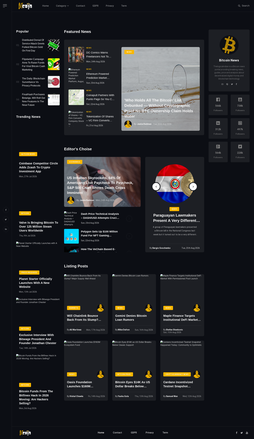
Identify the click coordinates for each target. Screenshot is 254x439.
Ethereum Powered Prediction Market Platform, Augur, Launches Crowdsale (98, 76)
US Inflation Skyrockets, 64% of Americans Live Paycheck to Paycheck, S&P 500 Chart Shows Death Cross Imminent (100, 185)
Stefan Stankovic (174, 330)
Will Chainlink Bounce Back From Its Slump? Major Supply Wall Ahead (84, 318)
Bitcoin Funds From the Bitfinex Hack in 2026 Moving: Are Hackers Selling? (36, 397)
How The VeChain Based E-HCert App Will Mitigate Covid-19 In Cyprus (100, 251)
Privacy (110, 5)
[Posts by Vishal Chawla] (100, 374)
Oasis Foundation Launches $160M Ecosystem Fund (79, 384)
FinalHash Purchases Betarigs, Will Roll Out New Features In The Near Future (33, 99)
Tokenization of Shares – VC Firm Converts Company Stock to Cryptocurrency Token (100, 119)
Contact (80, 5)
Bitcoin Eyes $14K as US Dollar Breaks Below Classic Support (132, 384)
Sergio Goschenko (161, 248)
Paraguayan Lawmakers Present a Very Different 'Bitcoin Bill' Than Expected (174, 218)
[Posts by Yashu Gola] (148, 374)
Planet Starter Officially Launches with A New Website (35, 283)
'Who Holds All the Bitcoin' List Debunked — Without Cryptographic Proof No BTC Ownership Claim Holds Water (158, 108)
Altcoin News (28, 154)
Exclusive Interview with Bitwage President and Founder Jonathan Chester (37, 339)
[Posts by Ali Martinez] (100, 308)
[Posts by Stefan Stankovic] (196, 308)
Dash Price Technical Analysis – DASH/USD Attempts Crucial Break (100, 216)
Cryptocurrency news (177, 374)
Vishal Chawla (76, 396)
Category (61, 5)
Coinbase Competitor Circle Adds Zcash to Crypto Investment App (38, 167)
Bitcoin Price (124, 374)
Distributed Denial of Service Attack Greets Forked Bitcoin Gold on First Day (33, 45)
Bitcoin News (229, 60)
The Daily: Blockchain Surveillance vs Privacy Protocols (33, 82)
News (174, 209)
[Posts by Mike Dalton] (148, 308)
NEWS (129, 52)
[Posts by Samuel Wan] (196, 374)
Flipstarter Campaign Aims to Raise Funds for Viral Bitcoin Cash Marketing (33, 64)
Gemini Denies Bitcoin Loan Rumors (131, 317)
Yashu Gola (123, 396)
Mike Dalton (124, 330)
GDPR (95, 5)
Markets (73, 308)
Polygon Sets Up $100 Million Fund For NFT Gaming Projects (99, 234)
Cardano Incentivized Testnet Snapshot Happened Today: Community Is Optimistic (180, 384)
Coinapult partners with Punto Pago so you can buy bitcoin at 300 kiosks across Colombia (100, 97)
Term (124, 5)
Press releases (29, 273)
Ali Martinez (75, 330)
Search (245, 5)
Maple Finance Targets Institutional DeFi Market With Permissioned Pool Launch (180, 318)
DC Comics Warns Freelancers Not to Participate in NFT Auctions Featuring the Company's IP (100, 55)
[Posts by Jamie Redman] (128, 124)
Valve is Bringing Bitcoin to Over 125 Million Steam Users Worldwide (38, 226)
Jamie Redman (144, 124)
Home (45, 5)
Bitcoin (25, 213)
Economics (74, 162)
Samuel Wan (172, 396)
